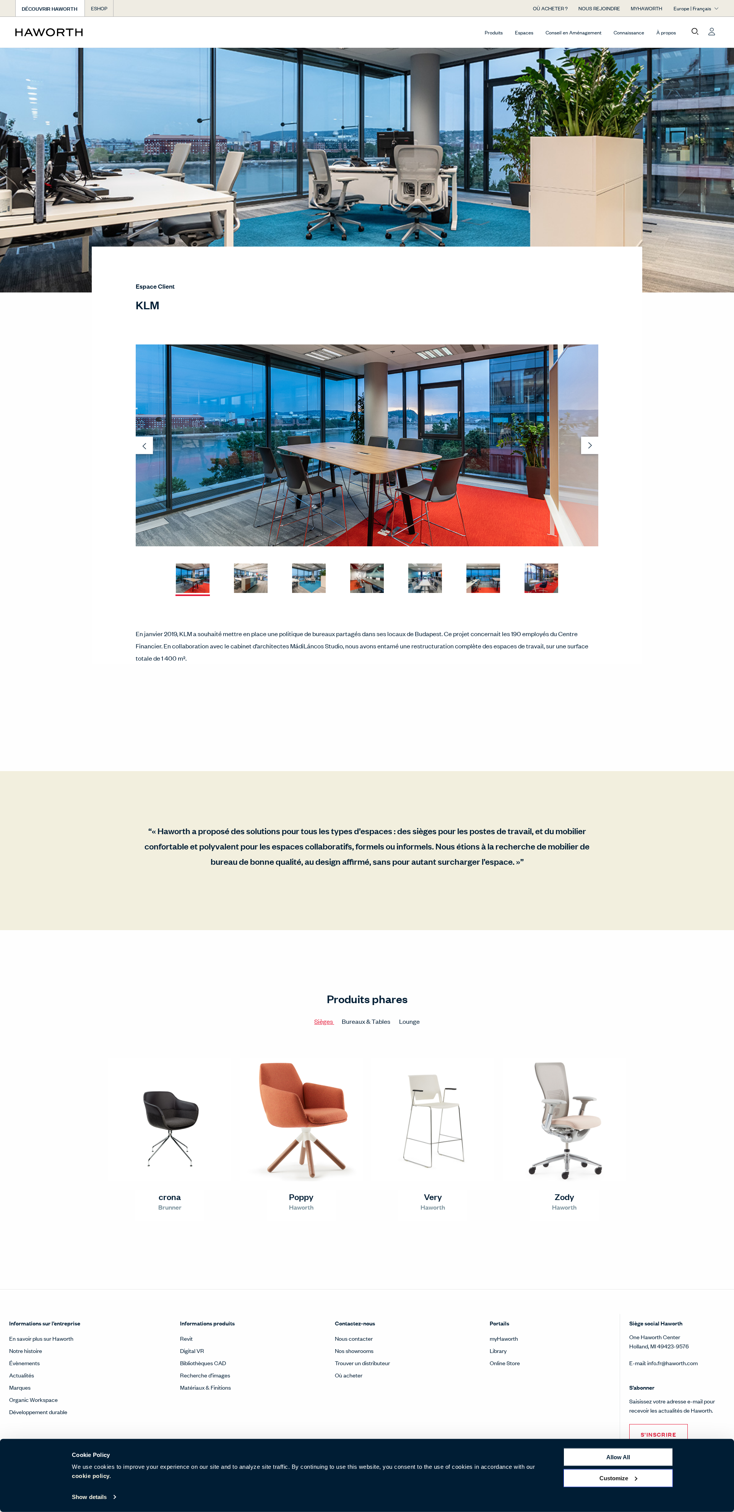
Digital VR (192, 1350)
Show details (89, 1497)
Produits (494, 32)
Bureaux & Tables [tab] (366, 1021)
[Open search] (695, 32)
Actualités (21, 1375)
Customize (613, 1478)
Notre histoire (25, 1350)
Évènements (24, 1363)
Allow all (618, 1457)
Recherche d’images (205, 1375)
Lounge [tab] (409, 1021)
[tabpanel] (367, 1143)
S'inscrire (658, 1434)
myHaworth (504, 1338)
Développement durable (38, 1412)
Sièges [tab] (324, 1021)
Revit (186, 1338)
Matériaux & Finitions (205, 1387)
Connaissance (629, 32)
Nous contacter (354, 1338)
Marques (20, 1387)
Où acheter (348, 1375)
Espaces (524, 32)
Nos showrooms (354, 1350)
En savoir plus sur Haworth (41, 1338)
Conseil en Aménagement (573, 32)
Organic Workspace (33, 1399)
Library (498, 1350)
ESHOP (99, 8)
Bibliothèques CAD (203, 1363)
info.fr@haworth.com (672, 1363)
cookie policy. (91, 1476)
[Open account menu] (712, 32)
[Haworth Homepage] (85, 32)
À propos (666, 32)
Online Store (505, 1363)
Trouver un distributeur (362, 1363)
